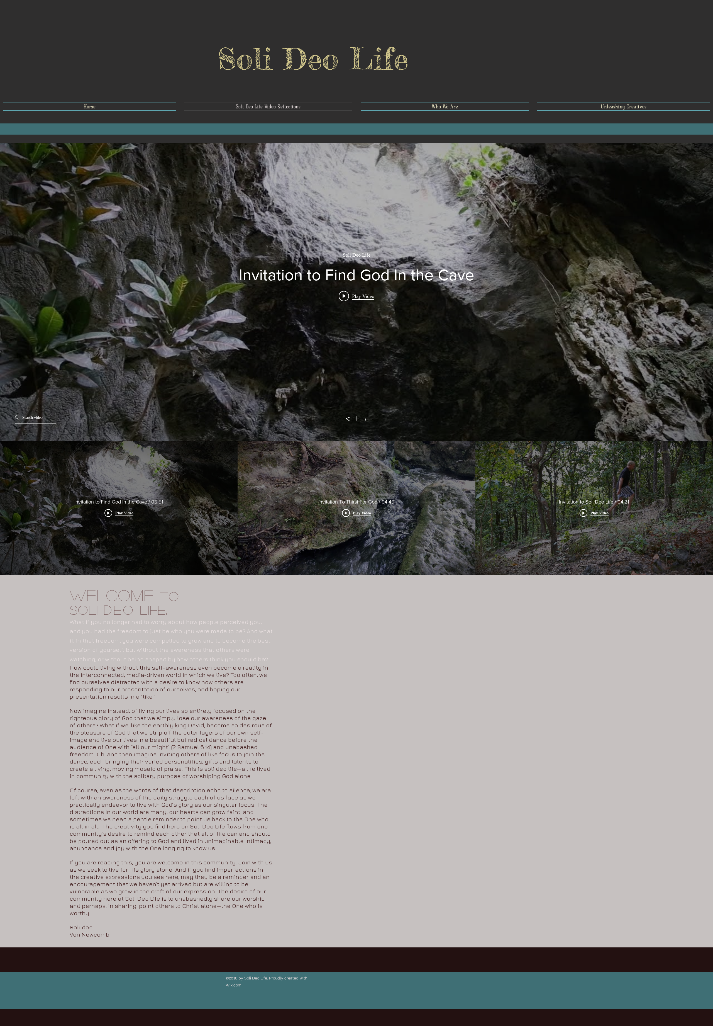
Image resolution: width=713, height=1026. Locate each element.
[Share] (350, 419)
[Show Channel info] (362, 418)
